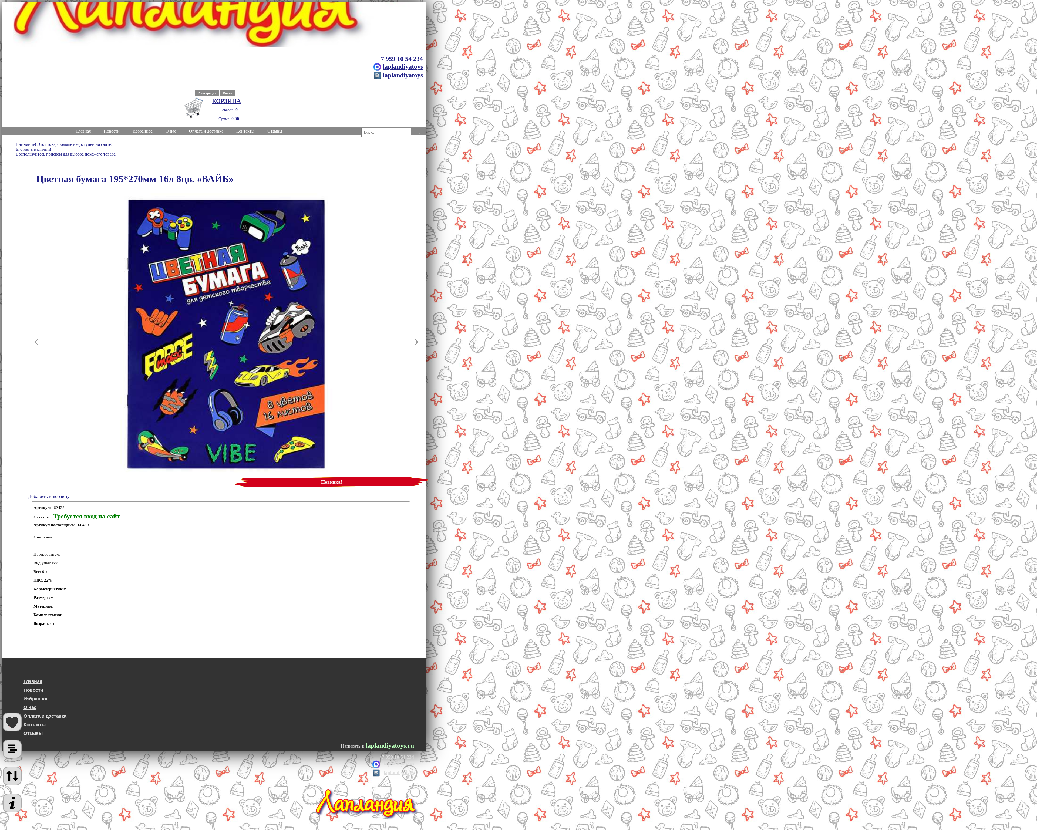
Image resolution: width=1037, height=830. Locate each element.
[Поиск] (418, 132)
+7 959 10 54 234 (400, 58)
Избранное (36, 698)
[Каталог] (12, 749)
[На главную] (214, 24)
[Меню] (12, 803)
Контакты (34, 724)
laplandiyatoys (403, 66)
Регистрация (207, 93)
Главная (32, 681)
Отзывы (32, 733)
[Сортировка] (12, 776)
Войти (227, 93)
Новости (33, 690)
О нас (29, 707)
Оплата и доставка (44, 716)
